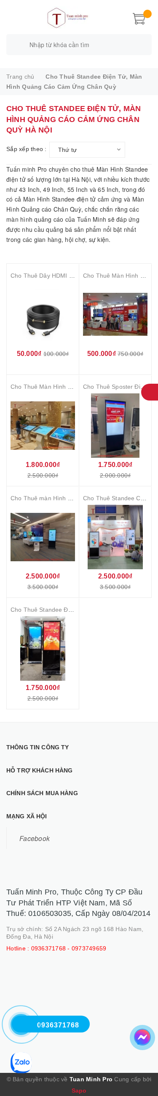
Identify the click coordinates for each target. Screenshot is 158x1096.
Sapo (79, 1090)
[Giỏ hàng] (139, 17)
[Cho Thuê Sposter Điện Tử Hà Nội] (115, 425)
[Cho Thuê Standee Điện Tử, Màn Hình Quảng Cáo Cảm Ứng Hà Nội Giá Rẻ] (43, 648)
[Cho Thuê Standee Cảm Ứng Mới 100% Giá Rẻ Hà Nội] (115, 537)
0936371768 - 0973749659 (69, 948)
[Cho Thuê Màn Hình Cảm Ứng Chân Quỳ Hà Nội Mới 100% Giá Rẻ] (43, 425)
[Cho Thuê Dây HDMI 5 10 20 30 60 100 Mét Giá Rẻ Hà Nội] (43, 314)
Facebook (34, 838)
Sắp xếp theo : (26, 149)
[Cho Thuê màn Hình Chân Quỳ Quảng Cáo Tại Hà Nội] (43, 537)
